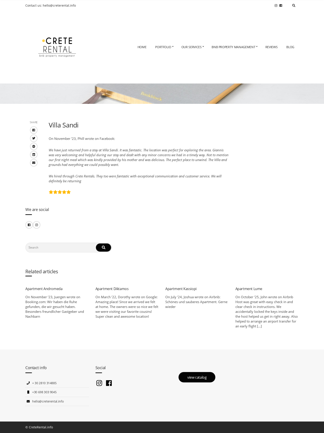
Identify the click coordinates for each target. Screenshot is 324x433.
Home (142, 47)
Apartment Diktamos (112, 288)
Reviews (271, 47)
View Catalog (197, 377)
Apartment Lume (248, 288)
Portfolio (163, 47)
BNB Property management (233, 47)
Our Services (191, 47)
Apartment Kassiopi (181, 288)
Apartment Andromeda (43, 288)
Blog (290, 47)
